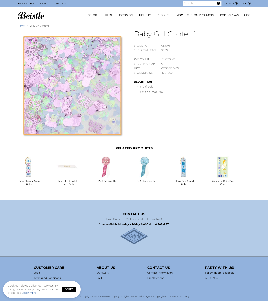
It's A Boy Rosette (146, 181)
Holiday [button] (145, 15)
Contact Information (160, 272)
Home (21, 25)
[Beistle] (31, 15)
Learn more (29, 292)
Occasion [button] (126, 15)
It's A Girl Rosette (107, 181)
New (179, 15)
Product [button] (163, 15)
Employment (26, 3)
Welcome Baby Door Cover (223, 183)
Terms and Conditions (47, 278)
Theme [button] (108, 15)
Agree (69, 289)
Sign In (229, 3)
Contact (44, 3)
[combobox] (202, 3)
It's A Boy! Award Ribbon (184, 183)
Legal (37, 272)
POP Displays (229, 15)
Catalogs (60, 3)
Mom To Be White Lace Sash (68, 183)
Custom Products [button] (200, 15)
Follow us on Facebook (219, 272)
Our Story (103, 272)
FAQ (99, 278)
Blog (246, 15)
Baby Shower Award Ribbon (29, 183)
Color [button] (92, 15)
